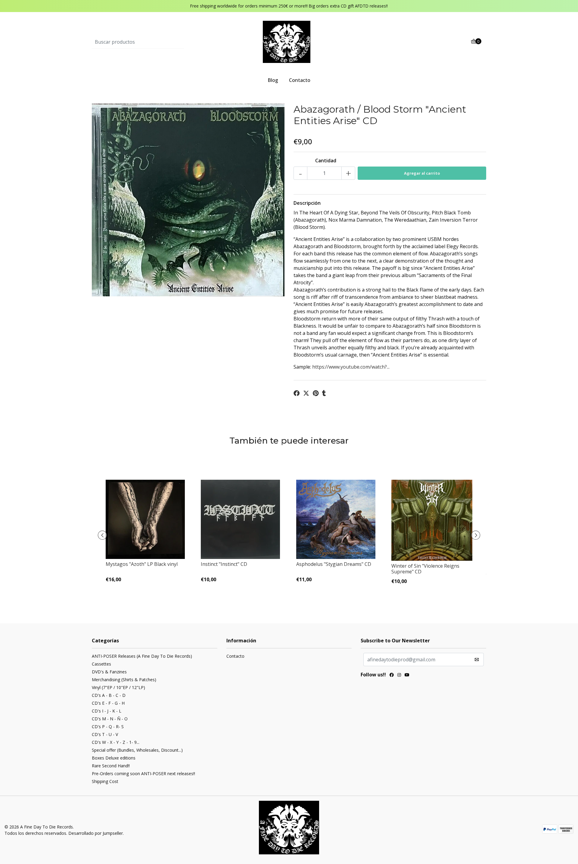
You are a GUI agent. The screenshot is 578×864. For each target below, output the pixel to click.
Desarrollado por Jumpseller (95, 833)
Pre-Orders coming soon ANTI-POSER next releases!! (143, 773)
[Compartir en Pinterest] (316, 393)
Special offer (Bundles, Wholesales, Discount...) (137, 750)
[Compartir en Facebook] (297, 393)
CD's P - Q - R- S (108, 726)
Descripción (307, 203)
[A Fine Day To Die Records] (289, 41)
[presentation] (102, 535)
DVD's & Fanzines (109, 672)
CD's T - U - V (105, 734)
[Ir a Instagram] (399, 675)
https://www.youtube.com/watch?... (351, 366)
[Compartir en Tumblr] (324, 393)
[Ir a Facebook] (392, 675)
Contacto (299, 80)
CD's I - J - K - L (106, 711)
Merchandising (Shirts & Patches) (124, 679)
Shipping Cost (105, 781)
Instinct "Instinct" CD (224, 564)
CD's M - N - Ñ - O (110, 719)
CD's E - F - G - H (108, 703)
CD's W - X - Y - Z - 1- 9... (115, 742)
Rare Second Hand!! (111, 766)
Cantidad (325, 160)
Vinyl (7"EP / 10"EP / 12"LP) (118, 687)
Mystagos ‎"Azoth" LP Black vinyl (142, 564)
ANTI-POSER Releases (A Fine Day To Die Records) (142, 656)
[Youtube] (407, 675)
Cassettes (101, 664)
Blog (273, 80)
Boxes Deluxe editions (113, 758)
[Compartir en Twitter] (306, 393)
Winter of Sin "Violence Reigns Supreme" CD (425, 569)
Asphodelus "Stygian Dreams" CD (333, 564)
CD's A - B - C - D (109, 695)
